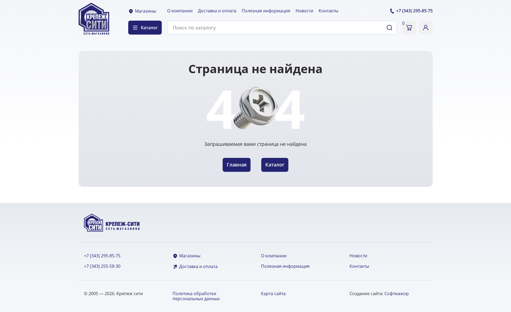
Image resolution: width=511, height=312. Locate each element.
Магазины (145, 11)
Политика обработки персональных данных (196, 296)
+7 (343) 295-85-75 (102, 255)
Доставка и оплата (217, 11)
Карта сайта (273, 293)
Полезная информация (266, 11)
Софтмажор (396, 293)
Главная (237, 164)
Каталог (274, 164)
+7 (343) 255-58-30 (102, 266)
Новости (304, 11)
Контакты (328, 11)
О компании (180, 11)
